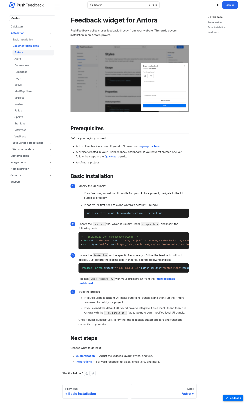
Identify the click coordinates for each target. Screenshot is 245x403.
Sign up (230, 4)
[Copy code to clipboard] (184, 212)
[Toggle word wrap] (178, 236)
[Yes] (87, 373)
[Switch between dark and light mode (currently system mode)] (218, 5)
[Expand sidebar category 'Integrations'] (50, 162)
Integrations (84, 361)
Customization (85, 356)
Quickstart (112, 156)
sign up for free (149, 146)
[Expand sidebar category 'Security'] (50, 175)
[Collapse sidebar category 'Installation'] (50, 33)
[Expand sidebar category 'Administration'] (50, 169)
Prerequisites (215, 22)
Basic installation (217, 27)
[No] (93, 373)
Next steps (214, 32)
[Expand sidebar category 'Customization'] (50, 156)
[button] (32, 46)
